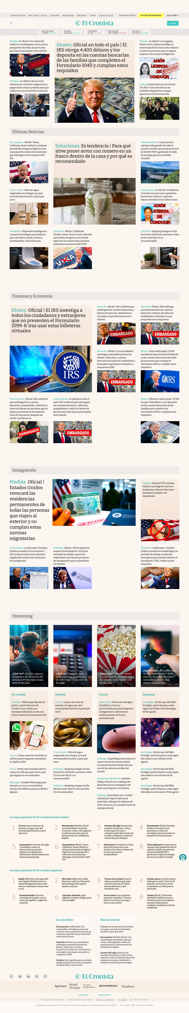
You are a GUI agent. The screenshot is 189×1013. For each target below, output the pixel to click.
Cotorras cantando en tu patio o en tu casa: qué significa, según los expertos (33, 899)
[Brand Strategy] (74, 986)
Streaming (82, 16)
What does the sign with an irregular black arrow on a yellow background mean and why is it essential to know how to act (33, 884)
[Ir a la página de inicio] (94, 23)
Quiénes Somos (104, 995)
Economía (54, 16)
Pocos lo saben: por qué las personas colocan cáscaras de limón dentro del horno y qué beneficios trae (117, 884)
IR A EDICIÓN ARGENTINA (151, 15)
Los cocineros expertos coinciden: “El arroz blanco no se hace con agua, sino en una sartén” (117, 899)
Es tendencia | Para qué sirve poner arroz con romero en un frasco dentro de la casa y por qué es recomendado (118, 850)
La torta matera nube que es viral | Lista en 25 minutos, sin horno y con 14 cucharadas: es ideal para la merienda (161, 884)
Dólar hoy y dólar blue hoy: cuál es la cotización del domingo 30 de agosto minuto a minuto (76, 883)
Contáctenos (83, 995)
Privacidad (122, 1000)
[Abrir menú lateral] (11, 23)
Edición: (171, 15)
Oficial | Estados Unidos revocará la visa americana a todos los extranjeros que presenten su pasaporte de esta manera (161, 830)
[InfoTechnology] (108, 986)
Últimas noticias (17, 16)
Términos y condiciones (105, 1000)
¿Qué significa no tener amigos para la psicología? (77, 897)
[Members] (128, 986)
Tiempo (93, 16)
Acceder (172, 23)
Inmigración (68, 16)
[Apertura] (61, 986)
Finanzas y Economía (32, 296)
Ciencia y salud (106, 16)
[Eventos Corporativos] (89, 986)
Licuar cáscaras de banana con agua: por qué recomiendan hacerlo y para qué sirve (32, 829)
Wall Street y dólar (37, 16)
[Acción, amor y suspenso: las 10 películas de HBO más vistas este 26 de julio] (72, 656)
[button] (182, 857)
